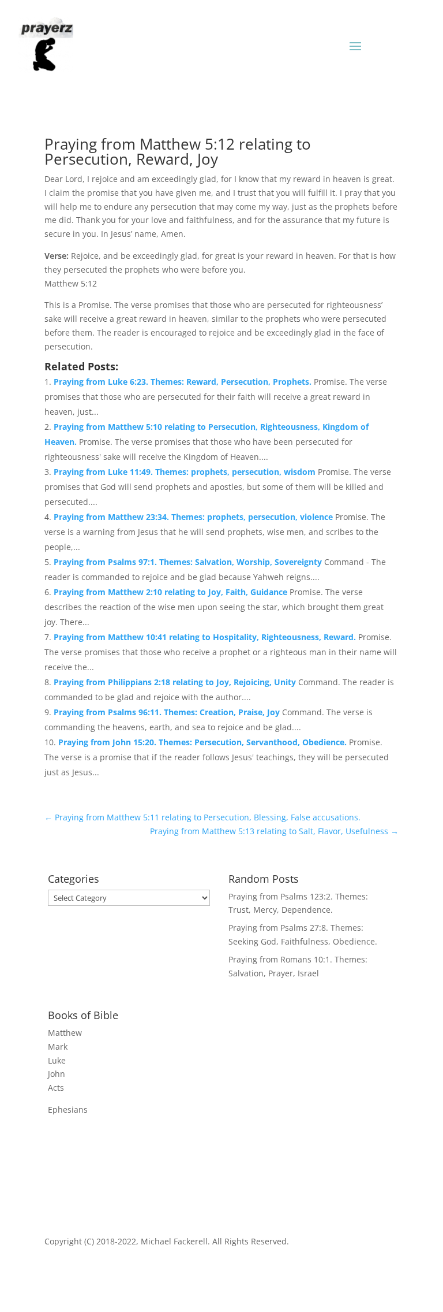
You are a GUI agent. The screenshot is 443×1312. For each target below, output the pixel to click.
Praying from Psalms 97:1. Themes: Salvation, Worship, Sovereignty (189, 561)
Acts (56, 1087)
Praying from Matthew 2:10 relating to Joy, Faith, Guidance (172, 591)
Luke (57, 1060)
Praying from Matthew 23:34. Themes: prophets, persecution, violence (194, 516)
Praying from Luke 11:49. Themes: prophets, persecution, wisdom (186, 471)
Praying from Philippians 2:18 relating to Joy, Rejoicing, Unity (176, 682)
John (56, 1073)
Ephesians (68, 1109)
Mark (57, 1046)
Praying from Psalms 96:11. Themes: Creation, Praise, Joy (168, 712)
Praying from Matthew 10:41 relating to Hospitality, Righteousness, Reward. (206, 636)
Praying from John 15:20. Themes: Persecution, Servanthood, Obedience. (203, 742)
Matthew (65, 1032)
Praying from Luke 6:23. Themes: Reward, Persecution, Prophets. (184, 381)
